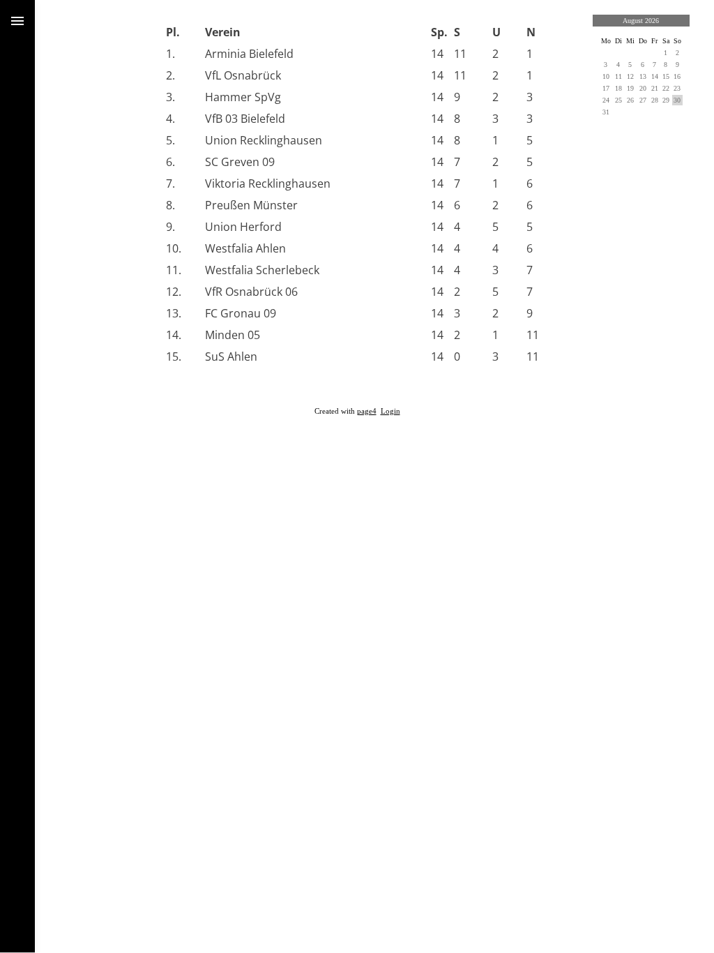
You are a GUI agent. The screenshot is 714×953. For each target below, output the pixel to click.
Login (390, 411)
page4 (367, 411)
